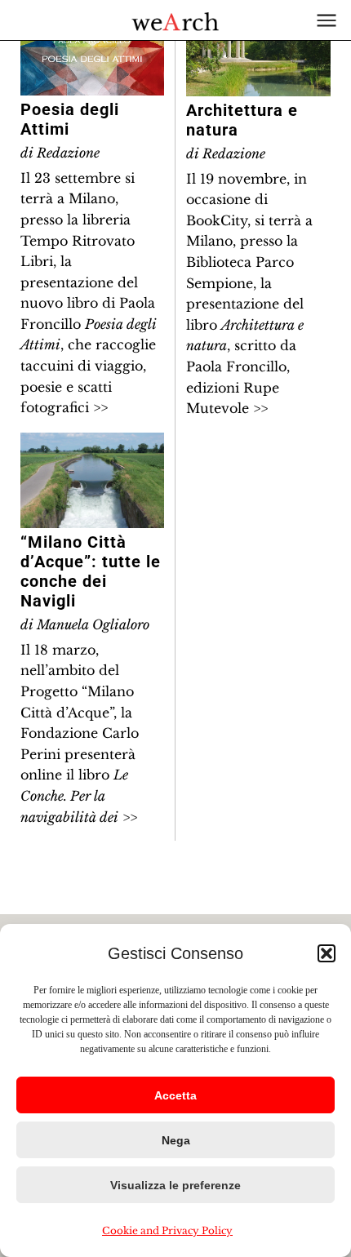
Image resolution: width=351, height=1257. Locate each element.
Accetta (175, 1095)
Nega (176, 1140)
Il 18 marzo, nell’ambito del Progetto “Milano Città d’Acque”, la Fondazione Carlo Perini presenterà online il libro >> (79, 733)
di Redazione (60, 152)
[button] (326, 953)
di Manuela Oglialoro (84, 624)
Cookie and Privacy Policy (167, 1230)
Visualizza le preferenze (175, 1185)
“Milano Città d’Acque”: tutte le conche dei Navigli (90, 571)
